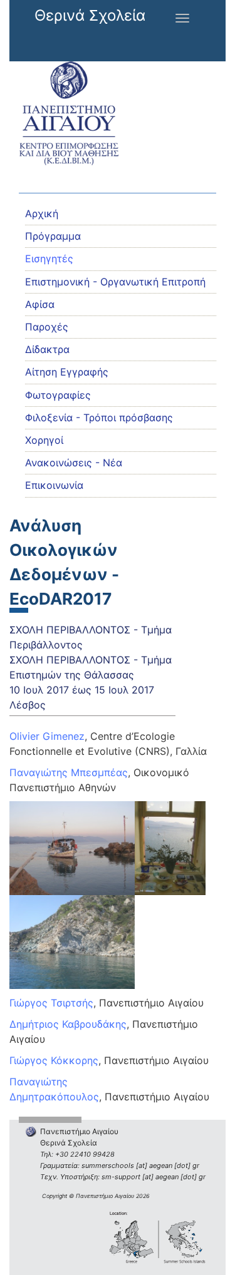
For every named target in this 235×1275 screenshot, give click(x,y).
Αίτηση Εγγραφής (66, 372)
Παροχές (46, 326)
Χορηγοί (44, 440)
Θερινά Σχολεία (89, 15)
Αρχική (41, 213)
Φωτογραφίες (58, 395)
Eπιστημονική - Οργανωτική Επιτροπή (115, 281)
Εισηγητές (49, 258)
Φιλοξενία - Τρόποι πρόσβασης (99, 417)
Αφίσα (40, 304)
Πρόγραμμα (53, 236)
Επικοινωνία (54, 485)
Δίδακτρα (47, 349)
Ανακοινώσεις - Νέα (73, 462)
